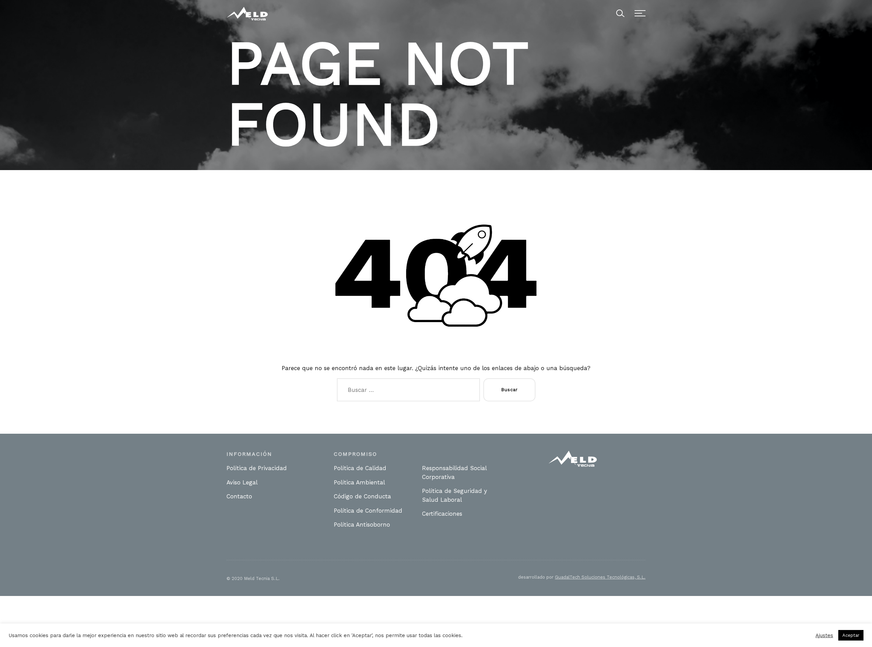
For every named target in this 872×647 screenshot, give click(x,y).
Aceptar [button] (850, 635)
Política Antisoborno (362, 524)
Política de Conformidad (368, 510)
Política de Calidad (360, 468)
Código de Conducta (362, 496)
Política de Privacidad (257, 468)
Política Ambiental (359, 482)
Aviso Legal (242, 482)
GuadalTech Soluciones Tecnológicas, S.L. (600, 577)
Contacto (239, 496)
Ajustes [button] (824, 635)
